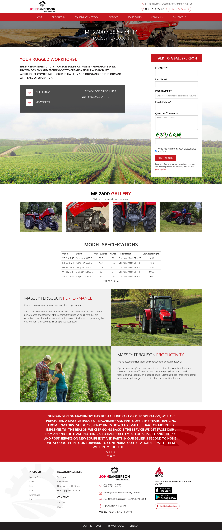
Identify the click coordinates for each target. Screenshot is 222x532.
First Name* (161, 68)
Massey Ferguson (37, 446)
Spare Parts (62, 450)
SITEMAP (134, 494)
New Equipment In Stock (68, 455)
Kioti (31, 459)
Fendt (32, 450)
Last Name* (161, 79)
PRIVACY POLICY (115, 494)
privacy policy (160, 169)
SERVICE (113, 17)
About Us (61, 471)
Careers (60, 476)
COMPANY (156, 17)
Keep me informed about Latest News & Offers (177, 150)
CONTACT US (179, 17)
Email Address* (163, 102)
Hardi (31, 468)
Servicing (61, 446)
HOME (39, 17)
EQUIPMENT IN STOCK (86, 17)
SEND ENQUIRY (165, 158)
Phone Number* (163, 90)
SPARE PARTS (134, 17)
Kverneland (34, 464)
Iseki (31, 455)
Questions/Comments (166, 113)
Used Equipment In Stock (68, 459)
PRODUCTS (58, 17)
